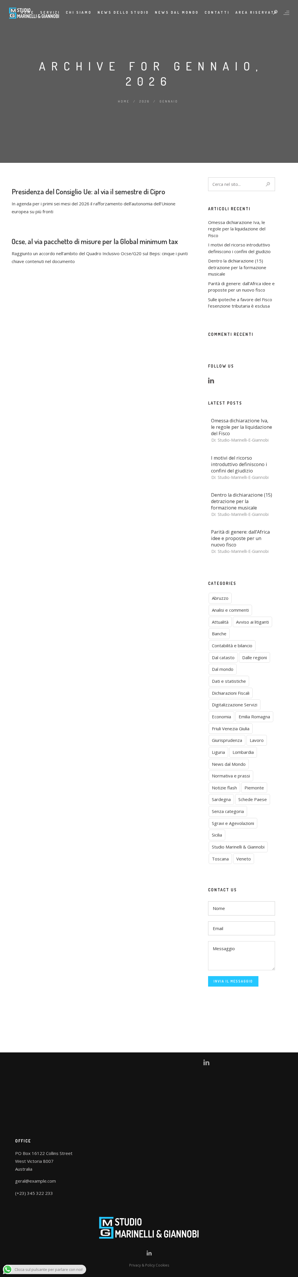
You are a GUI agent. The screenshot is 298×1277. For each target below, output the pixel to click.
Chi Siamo (79, 12)
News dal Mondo (229, 764)
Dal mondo (222, 669)
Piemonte (254, 788)
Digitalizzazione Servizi (234, 705)
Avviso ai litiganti (252, 622)
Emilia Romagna (254, 716)
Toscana (220, 859)
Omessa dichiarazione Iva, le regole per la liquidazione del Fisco (236, 228)
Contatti (217, 12)
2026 (144, 101)
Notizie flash (224, 788)
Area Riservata (256, 12)
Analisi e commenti (230, 610)
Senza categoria (228, 811)
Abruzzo (220, 598)
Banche (219, 633)
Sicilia (217, 835)
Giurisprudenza (227, 740)
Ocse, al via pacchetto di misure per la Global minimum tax (95, 241)
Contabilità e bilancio (232, 645)
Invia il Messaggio (233, 981)
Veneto (243, 859)
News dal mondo (177, 12)
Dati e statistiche (229, 681)
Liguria (218, 752)
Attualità (220, 622)
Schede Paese (252, 799)
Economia (221, 716)
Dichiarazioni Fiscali (230, 693)
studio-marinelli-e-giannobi (243, 440)
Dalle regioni (254, 657)
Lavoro (257, 740)
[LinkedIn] (213, 381)
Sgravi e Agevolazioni (233, 823)
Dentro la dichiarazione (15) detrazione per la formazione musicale (237, 267)
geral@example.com (35, 1181)
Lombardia (243, 752)
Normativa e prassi (231, 776)
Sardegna (221, 799)
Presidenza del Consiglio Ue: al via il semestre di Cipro (88, 191)
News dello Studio (123, 12)
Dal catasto (223, 657)
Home (124, 101)
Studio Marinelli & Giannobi (238, 847)
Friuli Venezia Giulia (230, 728)
